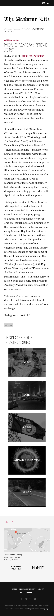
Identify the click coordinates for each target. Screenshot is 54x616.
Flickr (30, 599)
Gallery (28, 593)
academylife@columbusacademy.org (34, 609)
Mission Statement (27, 589)
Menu (43, 3)
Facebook (22, 599)
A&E (26, 29)
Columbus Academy (12, 29)
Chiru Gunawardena (33, 56)
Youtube (35, 599)
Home (14, 589)
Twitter (26, 599)
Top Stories (14, 39)
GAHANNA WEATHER (27, 569)
